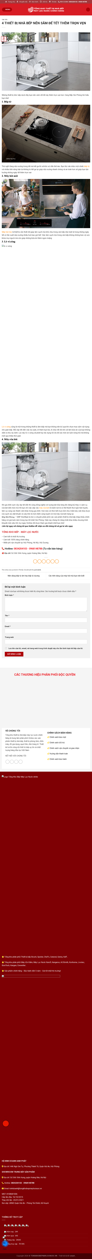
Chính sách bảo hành (58, 759)
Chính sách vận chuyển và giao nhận (65, 748)
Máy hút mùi (7, 232)
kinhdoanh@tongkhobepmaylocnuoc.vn (26, 1188)
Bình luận (9, 595)
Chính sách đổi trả (57, 742)
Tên (7, 616)
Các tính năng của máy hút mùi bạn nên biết (67, 576)
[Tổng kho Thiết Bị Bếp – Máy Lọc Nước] (46, 9)
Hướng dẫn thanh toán (59, 754)
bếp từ (86, 166)
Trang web (9, 637)
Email (8, 626)
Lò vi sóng (6, 427)
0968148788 (35, 548)
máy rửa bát (44, 508)
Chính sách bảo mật (58, 737)
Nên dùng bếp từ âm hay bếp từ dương (23, 576)
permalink (37, 570)
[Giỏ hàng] (88, 10)
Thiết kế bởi (67, 1256)
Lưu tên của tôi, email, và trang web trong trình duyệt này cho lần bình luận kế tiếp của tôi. (46, 648)
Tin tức (5, 19)
